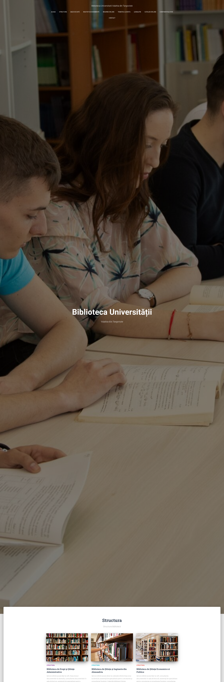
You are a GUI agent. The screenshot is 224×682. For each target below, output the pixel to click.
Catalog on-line (150, 12)
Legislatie (137, 12)
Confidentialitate (166, 12)
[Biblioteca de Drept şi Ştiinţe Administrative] (67, 647)
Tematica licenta (124, 12)
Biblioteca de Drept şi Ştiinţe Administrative (60, 670)
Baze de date (75, 12)
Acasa (53, 12)
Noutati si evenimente (91, 12)
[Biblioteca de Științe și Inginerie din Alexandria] (112, 647)
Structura (63, 12)
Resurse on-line (108, 12)
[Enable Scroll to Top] (219, 677)
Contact (112, 18)
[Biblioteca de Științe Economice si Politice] (157, 647)
